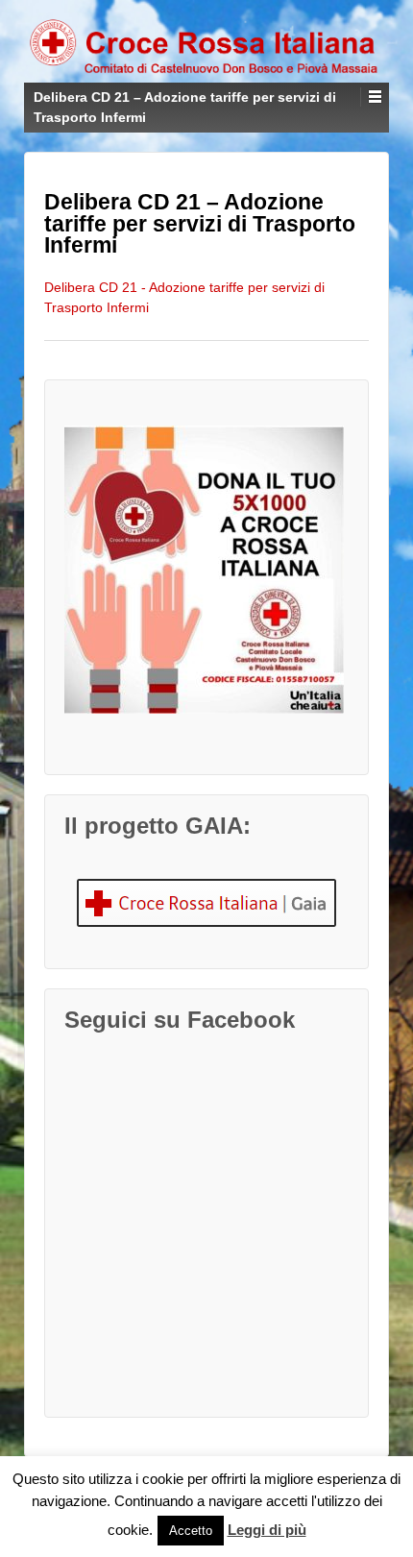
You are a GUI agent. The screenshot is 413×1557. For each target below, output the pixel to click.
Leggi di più (267, 1529)
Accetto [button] (190, 1530)
